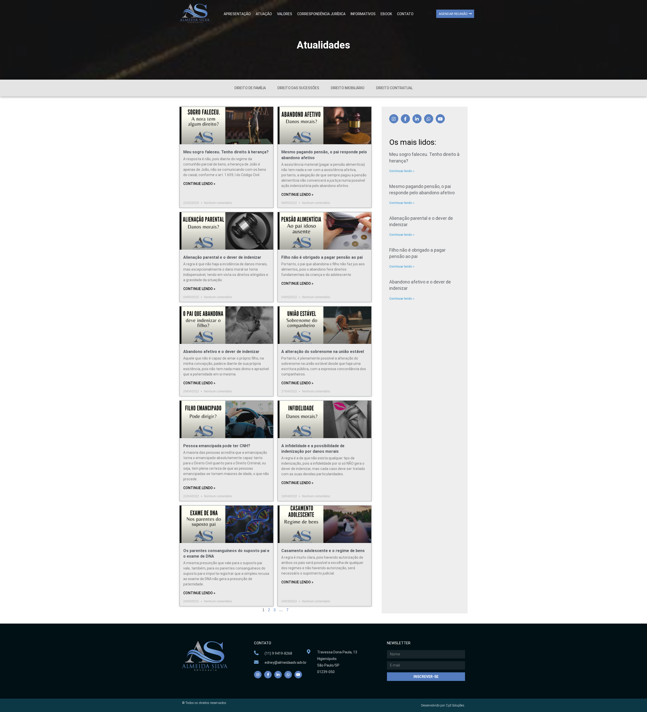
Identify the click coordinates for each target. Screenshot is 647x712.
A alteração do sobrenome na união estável (322, 351)
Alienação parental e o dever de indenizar (222, 257)
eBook (386, 14)
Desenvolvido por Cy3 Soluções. (443, 705)
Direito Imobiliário (347, 88)
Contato (405, 14)
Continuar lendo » (401, 171)
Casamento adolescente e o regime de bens (323, 550)
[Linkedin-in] (417, 118)
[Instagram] (393, 118)
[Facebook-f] (405, 118)
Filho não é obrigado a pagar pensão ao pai (322, 257)
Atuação (264, 14)
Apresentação (237, 14)
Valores (284, 14)
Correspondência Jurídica (321, 14)
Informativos (363, 14)
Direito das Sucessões (298, 88)
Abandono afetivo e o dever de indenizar (221, 351)
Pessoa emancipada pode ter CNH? (216, 445)
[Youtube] (440, 118)
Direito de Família (250, 88)
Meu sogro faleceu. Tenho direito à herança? (226, 152)
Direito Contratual (394, 88)
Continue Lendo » (199, 184)
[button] (455, 14)
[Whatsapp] (428, 118)
